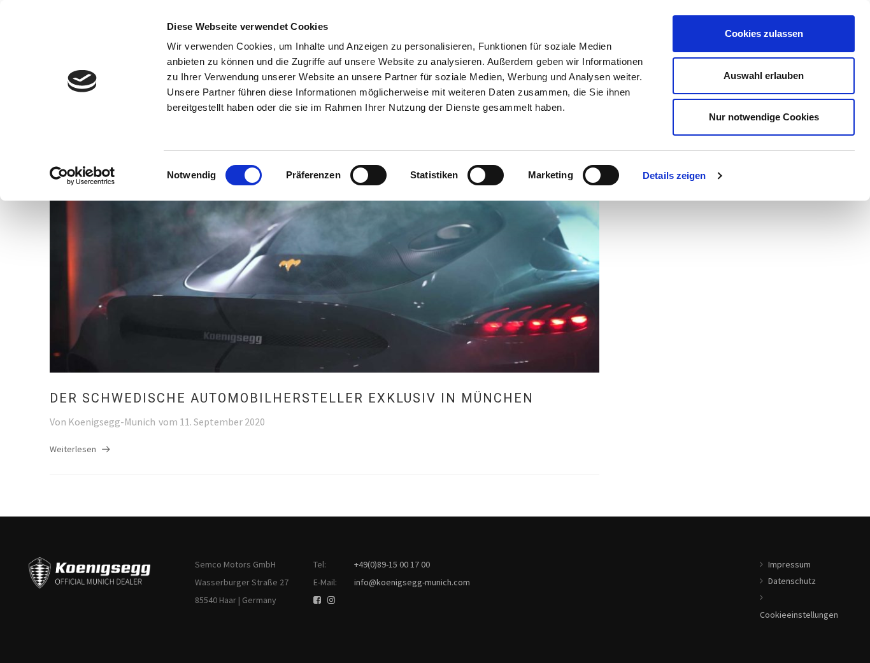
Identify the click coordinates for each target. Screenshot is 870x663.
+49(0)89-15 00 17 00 (392, 564)
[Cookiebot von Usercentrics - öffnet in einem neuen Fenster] (82, 175)
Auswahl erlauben (764, 75)
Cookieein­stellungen (799, 614)
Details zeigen (674, 175)
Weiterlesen (73, 449)
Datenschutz (792, 581)
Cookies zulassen (764, 33)
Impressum (789, 564)
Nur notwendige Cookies (764, 116)
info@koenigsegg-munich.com (412, 582)
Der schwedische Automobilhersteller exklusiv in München (292, 398)
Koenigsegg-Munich (111, 421)
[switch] (368, 175)
